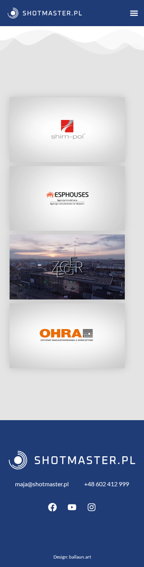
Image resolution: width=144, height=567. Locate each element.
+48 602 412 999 (106, 483)
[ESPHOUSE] (67, 198)
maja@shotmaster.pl (42, 483)
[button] (133, 13)
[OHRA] (67, 335)
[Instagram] (92, 507)
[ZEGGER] (67, 266)
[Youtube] (72, 507)
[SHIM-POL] (67, 129)
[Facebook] (52, 507)
